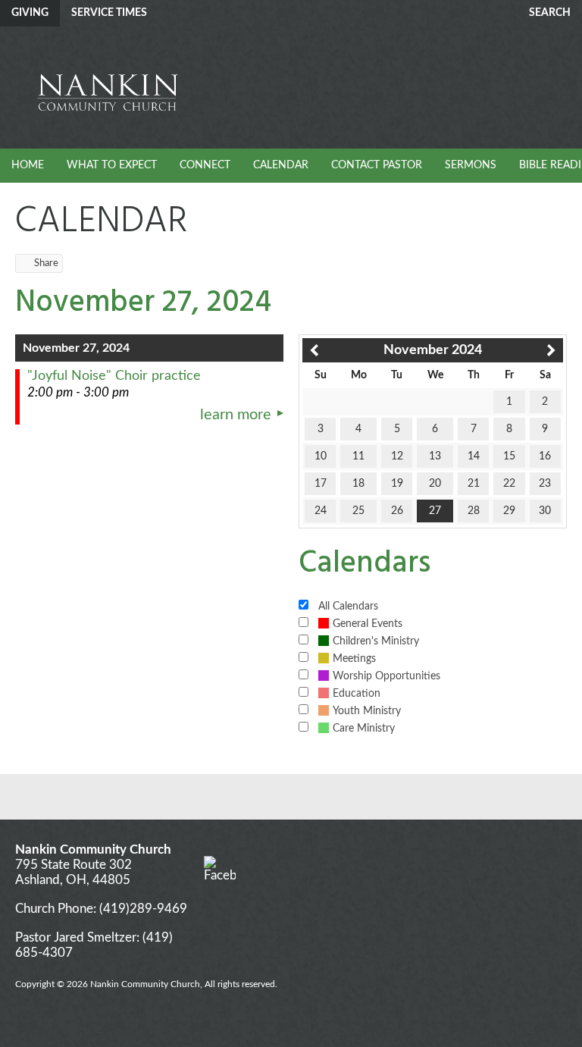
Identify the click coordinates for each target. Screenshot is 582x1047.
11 (358, 456)
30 (545, 511)
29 (509, 511)
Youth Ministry (367, 711)
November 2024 (432, 350)
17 (320, 483)
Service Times (109, 13)
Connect (205, 165)
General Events (367, 624)
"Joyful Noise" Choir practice (114, 376)
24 (320, 511)
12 (397, 456)
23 (545, 483)
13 (435, 456)
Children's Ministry (376, 641)
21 (474, 483)
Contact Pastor (376, 165)
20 (435, 483)
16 (545, 456)
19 (397, 483)
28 (474, 511)
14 (474, 456)
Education (356, 693)
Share (46, 263)
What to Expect (112, 165)
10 (320, 456)
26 (397, 511)
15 (509, 456)
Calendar (280, 165)
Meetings (354, 659)
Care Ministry (364, 728)
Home (27, 165)
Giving (29, 13)
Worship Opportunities (386, 676)
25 (358, 511)
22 (509, 483)
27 (435, 511)
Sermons (470, 165)
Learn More (235, 414)
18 (358, 483)
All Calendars (348, 606)
